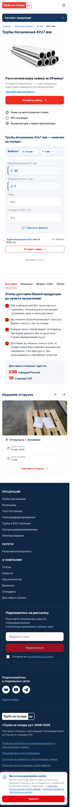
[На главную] (17, 5)
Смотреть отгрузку (32, 468)
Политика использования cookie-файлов (26, 765)
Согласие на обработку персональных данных (30, 759)
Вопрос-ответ (44, 283)
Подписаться (35, 647)
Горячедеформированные (18, 517)
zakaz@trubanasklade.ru (20, 91)
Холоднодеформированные (20, 529)
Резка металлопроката (16, 551)
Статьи (6, 567)
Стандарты (9, 591)
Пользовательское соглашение (20, 753)
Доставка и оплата (14, 597)
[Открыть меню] (63, 5)
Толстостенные (12, 511)
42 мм (40, 26)
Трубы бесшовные (23, 26)
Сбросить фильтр (37, 227)
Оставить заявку (32, 100)
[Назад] (55, 394)
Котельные (9, 505)
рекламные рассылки (40, 656)
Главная (6, 26)
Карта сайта (10, 699)
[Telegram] (26, 689)
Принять (33, 798)
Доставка (11, 283)
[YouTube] (16, 689)
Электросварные (13, 535)
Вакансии (8, 585)
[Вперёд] (64, 394)
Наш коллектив (11, 579)
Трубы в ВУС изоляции (16, 523)
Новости (7, 573)
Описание (26, 283)
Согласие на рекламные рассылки (23, 771)
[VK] (6, 689)
